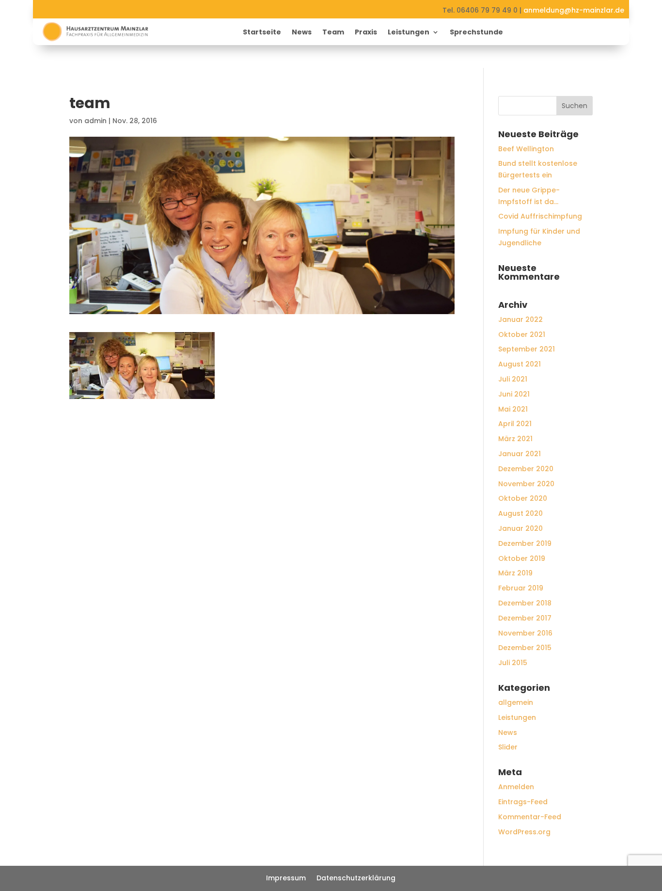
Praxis (366, 33)
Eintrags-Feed (523, 802)
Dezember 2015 (525, 647)
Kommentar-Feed (529, 817)
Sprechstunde (476, 33)
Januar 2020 (520, 528)
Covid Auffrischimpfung (540, 216)
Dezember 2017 (525, 618)
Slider (508, 747)
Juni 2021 (514, 394)
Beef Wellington (526, 149)
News (302, 33)
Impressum (286, 879)
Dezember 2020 (525, 469)
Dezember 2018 (525, 603)
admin (95, 121)
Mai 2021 (513, 409)
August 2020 (520, 513)
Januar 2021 (519, 454)
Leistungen (408, 33)
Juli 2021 (512, 379)
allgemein (515, 702)
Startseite (262, 33)
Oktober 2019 (521, 558)
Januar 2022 (520, 319)
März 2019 (515, 573)
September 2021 (526, 349)
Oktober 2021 (521, 334)
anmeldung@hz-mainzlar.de (573, 10)
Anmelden (516, 787)
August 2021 (519, 364)
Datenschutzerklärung (355, 879)
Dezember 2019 (525, 543)
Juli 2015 (512, 663)
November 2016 (525, 633)
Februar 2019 (520, 588)
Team (333, 33)
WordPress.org (524, 832)
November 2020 (526, 484)
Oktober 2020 (522, 498)
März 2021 (515, 439)
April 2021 (515, 424)
